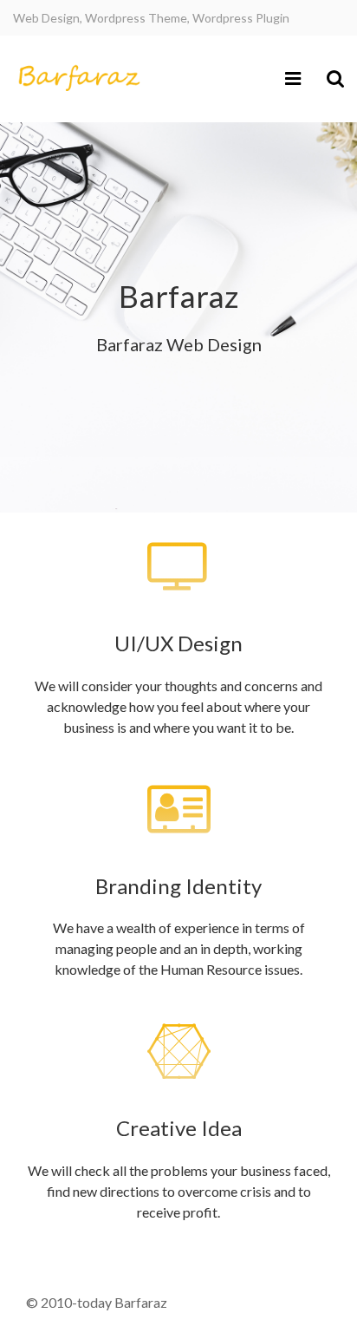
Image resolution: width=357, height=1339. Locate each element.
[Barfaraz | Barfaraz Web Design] (78, 79)
